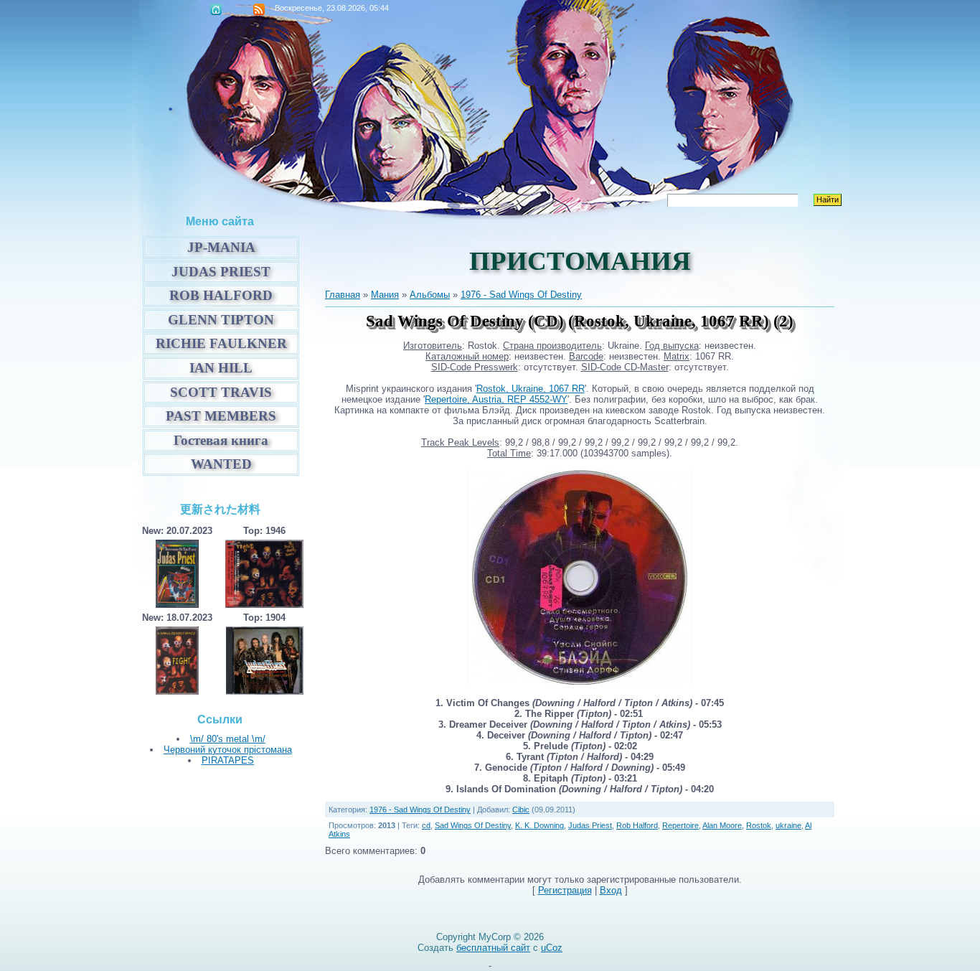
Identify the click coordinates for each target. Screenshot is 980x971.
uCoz (551, 947)
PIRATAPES (228, 760)
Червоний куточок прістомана (228, 749)
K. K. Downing (539, 825)
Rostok (758, 825)
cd (426, 825)
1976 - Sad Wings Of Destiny (521, 294)
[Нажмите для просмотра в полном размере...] (468, 681)
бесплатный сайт (493, 947)
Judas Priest (590, 825)
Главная (216, 9)
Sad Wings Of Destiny (473, 825)
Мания (385, 294)
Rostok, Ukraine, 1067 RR (530, 388)
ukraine (788, 825)
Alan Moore (722, 825)
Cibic (520, 809)
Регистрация (565, 890)
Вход (611, 890)
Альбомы (430, 294)
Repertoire (680, 825)
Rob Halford (637, 825)
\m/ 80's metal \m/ (227, 738)
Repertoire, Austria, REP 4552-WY (496, 399)
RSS (259, 9)
